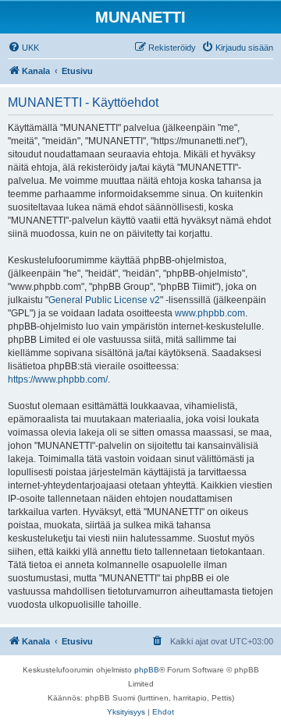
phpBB (146, 669)
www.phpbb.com (210, 313)
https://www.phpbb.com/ (58, 379)
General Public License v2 (104, 300)
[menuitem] (23, 47)
